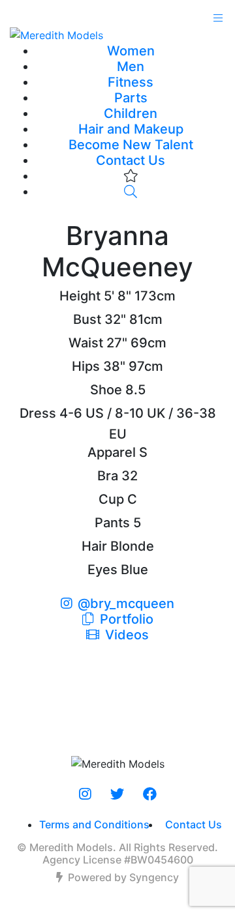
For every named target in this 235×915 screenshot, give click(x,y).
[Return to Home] (117, 34)
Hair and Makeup (130, 129)
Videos (125, 635)
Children (130, 113)
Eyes (102, 569)
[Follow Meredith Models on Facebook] (150, 794)
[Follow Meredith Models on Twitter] (117, 794)
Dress (38, 413)
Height (80, 296)
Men (130, 66)
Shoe (106, 390)
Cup (111, 499)
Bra (107, 476)
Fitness (130, 82)
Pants (112, 522)
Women (131, 51)
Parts (131, 98)
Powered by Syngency (123, 877)
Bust (87, 319)
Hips (86, 366)
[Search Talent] (130, 191)
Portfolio (125, 619)
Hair (94, 546)
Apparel (111, 452)
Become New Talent (131, 144)
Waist (86, 343)
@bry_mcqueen (126, 603)
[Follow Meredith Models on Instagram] (85, 794)
